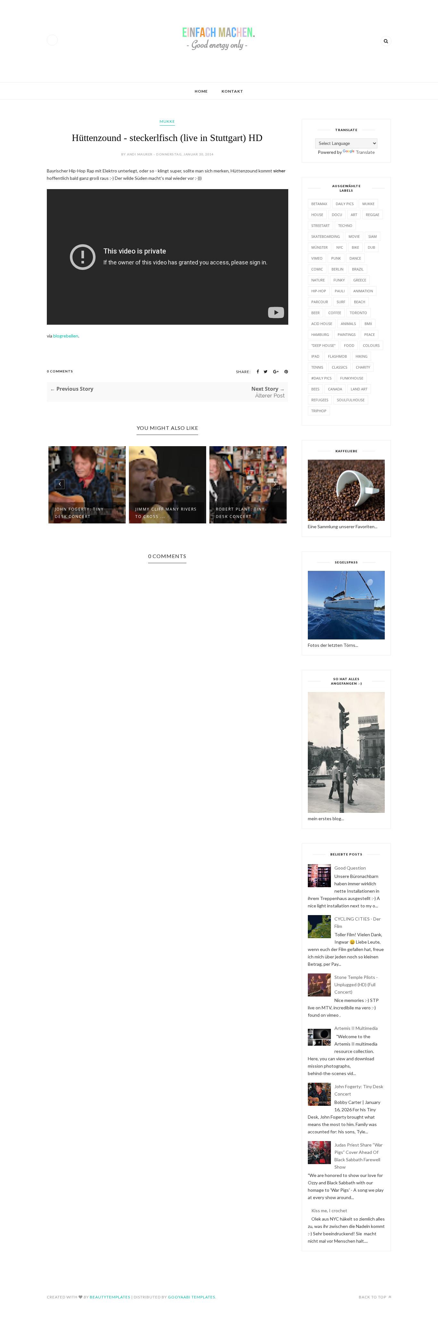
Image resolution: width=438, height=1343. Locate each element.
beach (359, 301)
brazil (358, 269)
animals (348, 323)
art (354, 214)
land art (359, 389)
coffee (334, 312)
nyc (339, 247)
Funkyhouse (351, 378)
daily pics (345, 203)
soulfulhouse (351, 399)
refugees (319, 399)
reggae (372, 214)
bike (355, 247)
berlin (337, 269)
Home (201, 91)
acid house (321, 323)
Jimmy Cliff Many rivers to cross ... (166, 512)
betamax (319, 203)
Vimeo (317, 258)
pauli (340, 290)
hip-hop (318, 290)
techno (345, 225)
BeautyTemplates (110, 1297)
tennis (317, 367)
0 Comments (60, 371)
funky (339, 280)
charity (363, 367)
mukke (167, 121)
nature (318, 280)
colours (371, 345)
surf (341, 301)
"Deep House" (323, 345)
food (349, 345)
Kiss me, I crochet (329, 1210)
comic (317, 269)
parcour (319, 301)
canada (335, 389)
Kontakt (232, 91)
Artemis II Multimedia (356, 1028)
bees (315, 389)
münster (319, 247)
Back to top (373, 1297)
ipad (315, 356)
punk (336, 258)
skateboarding (325, 236)
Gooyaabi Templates (191, 1297)
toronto (358, 312)
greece (359, 280)
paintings (347, 334)
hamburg (320, 334)
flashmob (337, 356)
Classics (339, 367)
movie (354, 236)
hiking (361, 356)
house (317, 214)
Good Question (350, 868)
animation (363, 290)
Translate (365, 152)
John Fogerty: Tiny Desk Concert (79, 512)
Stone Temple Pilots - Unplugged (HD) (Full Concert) (356, 984)
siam (372, 236)
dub (371, 247)
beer (315, 312)
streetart (320, 225)
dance (355, 258)
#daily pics (321, 378)
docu (337, 214)
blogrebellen (65, 335)
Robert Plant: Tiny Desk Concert (240, 512)
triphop (318, 410)
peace (369, 334)
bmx (368, 323)
